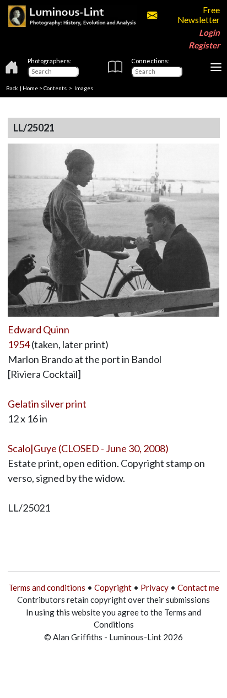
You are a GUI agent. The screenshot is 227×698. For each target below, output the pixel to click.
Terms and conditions (46, 587)
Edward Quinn (38, 329)
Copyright (113, 587)
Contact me (198, 587)
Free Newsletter (198, 15)
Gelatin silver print (47, 404)
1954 (19, 344)
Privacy (154, 587)
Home (30, 88)
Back (12, 88)
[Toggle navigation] (216, 67)
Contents (55, 88)
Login (209, 32)
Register (204, 45)
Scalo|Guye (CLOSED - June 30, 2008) (88, 448)
